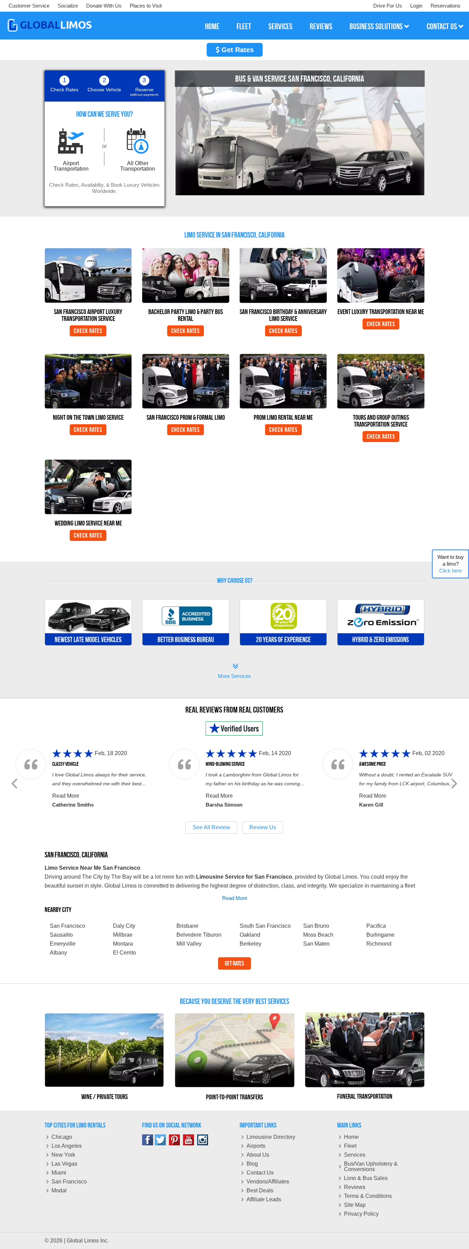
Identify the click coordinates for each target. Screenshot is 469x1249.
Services (354, 1155)
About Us (258, 1155)
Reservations (445, 6)
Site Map (355, 1205)
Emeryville (63, 944)
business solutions (377, 26)
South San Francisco (265, 926)
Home (351, 1137)
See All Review (211, 827)
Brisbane (187, 926)
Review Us (262, 827)
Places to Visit (146, 6)
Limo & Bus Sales (366, 1178)
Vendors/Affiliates (268, 1181)
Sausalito (61, 935)
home (212, 26)
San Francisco (69, 1181)
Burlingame (380, 935)
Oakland (250, 935)
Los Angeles (67, 1146)
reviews (321, 26)
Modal (59, 1190)
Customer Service (29, 6)
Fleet (350, 1146)
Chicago (62, 1137)
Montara (123, 944)
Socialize (68, 6)
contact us (442, 26)
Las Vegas (64, 1164)
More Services (234, 671)
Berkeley (250, 944)
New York (63, 1155)
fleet (244, 26)
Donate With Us (104, 6)
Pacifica (376, 926)
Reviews (354, 1187)
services (280, 26)
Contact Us (260, 1173)
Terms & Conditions (368, 1196)
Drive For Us (387, 6)
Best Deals (260, 1190)
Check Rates (88, 330)
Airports (256, 1146)
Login (416, 6)
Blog (252, 1164)
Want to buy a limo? (450, 564)
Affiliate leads (264, 1199)
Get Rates (236, 50)
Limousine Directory (271, 1137)
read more (234, 898)
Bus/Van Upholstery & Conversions (371, 1166)
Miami (59, 1173)
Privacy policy (361, 1214)
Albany (58, 953)
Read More (65, 796)
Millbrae (123, 935)
